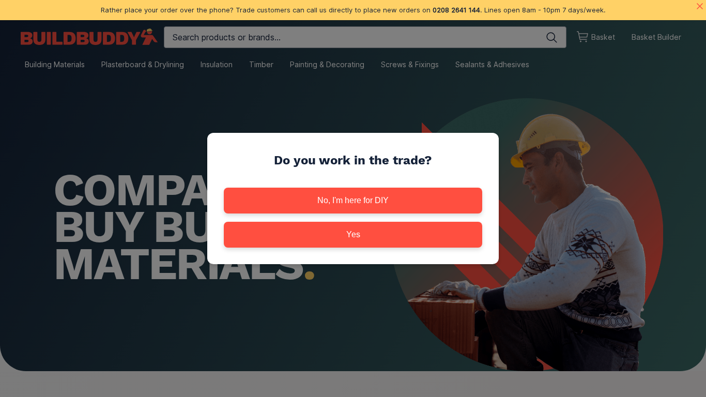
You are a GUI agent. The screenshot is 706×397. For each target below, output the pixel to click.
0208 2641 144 (456, 10)
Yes (353, 234)
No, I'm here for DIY (353, 200)
